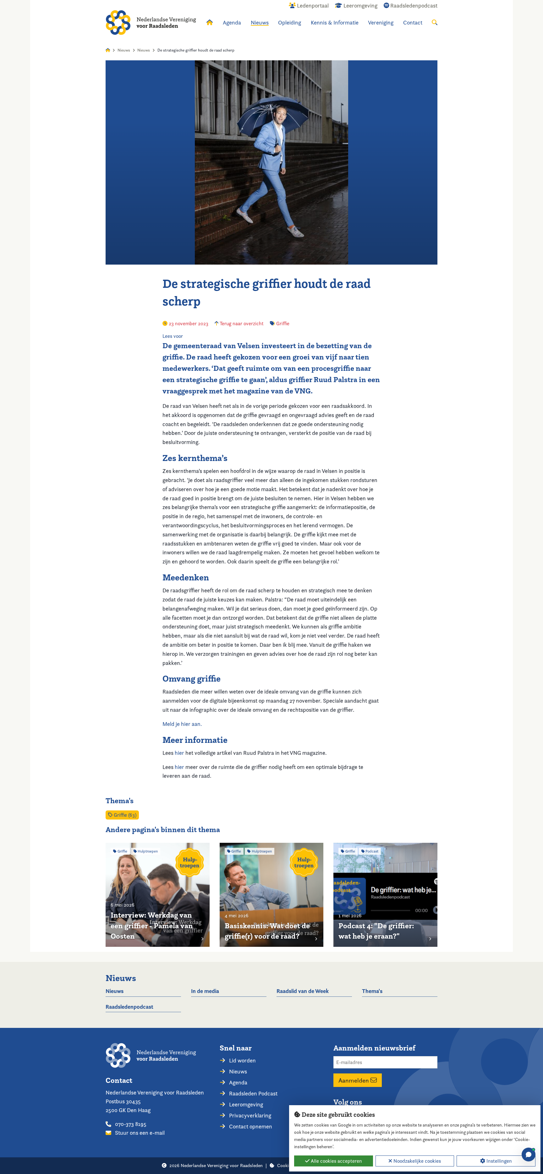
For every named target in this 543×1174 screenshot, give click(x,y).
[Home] (151, 22)
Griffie (282, 323)
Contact (412, 22)
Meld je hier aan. (182, 724)
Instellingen (498, 1161)
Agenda (232, 22)
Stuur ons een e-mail (139, 1132)
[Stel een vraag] (528, 1154)
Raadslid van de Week (303, 991)
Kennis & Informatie (335, 22)
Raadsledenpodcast (129, 1006)
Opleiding (289, 22)
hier (179, 752)
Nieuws (260, 22)
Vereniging (380, 22)
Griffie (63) (124, 815)
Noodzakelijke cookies (416, 1161)
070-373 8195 (130, 1124)
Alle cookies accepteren (336, 1161)
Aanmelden (354, 1080)
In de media (205, 991)
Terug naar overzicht (241, 323)
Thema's (372, 991)
